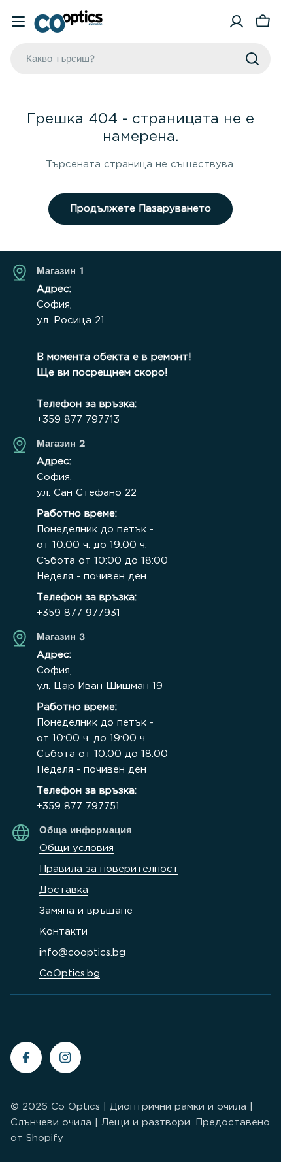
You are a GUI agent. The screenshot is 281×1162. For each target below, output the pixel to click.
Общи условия (76, 848)
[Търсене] (252, 59)
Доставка (63, 890)
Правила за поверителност (108, 869)
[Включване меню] (18, 21)
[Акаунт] (236, 21)
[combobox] (140, 58)
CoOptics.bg (69, 973)
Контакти (63, 932)
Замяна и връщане (86, 911)
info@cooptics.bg (82, 952)
